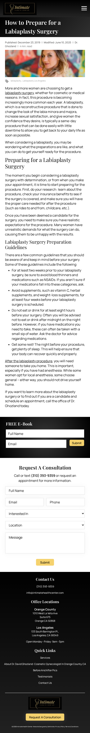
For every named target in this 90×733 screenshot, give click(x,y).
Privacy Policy (60, 727)
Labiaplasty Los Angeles (34, 80)
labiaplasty (16, 80)
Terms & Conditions (71, 727)
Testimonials (45, 676)
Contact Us (45, 683)
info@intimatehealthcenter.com (45, 593)
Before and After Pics (45, 670)
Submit (77, 443)
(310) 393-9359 (45, 586)
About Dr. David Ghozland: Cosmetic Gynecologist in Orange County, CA (45, 664)
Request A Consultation (45, 717)
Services (45, 657)
